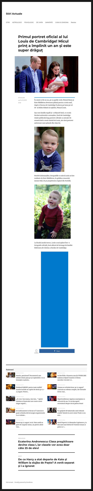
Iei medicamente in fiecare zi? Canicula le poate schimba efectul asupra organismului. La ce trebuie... (30, 413)
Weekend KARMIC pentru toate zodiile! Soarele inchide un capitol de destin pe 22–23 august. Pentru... (30, 389)
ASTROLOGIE (17, 22)
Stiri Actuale (14, 13)
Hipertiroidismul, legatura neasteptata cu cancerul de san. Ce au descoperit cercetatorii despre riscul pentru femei (71, 401)
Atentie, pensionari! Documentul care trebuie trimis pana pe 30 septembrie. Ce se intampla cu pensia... (30, 378)
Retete (73, 22)
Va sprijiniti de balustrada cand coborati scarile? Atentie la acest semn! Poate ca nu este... (71, 413)
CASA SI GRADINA (61, 22)
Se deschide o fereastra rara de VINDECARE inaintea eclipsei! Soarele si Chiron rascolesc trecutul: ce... (71, 378)
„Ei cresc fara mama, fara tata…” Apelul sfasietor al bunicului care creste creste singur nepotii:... (29, 401)
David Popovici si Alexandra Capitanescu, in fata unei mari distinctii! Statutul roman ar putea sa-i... (72, 425)
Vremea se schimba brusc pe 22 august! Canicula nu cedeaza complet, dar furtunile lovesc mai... (71, 389)
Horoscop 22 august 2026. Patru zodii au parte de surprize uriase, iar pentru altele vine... (29, 425)
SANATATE (49, 22)
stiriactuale (21, 97)
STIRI (8, 22)
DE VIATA (39, 22)
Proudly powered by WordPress (24, 482)
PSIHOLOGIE (29, 22)
